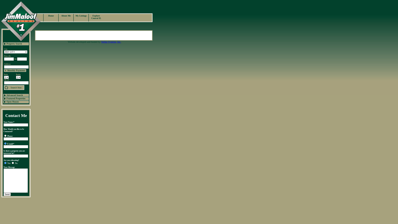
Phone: (10, 136)
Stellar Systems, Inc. (111, 42)
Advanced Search (15, 95)
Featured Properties (16, 98)
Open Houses (13, 102)
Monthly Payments (16, 70)
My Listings (81, 16)
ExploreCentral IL (96, 17)
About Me (66, 16)
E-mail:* (10, 144)
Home (51, 16)
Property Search (14, 44)
